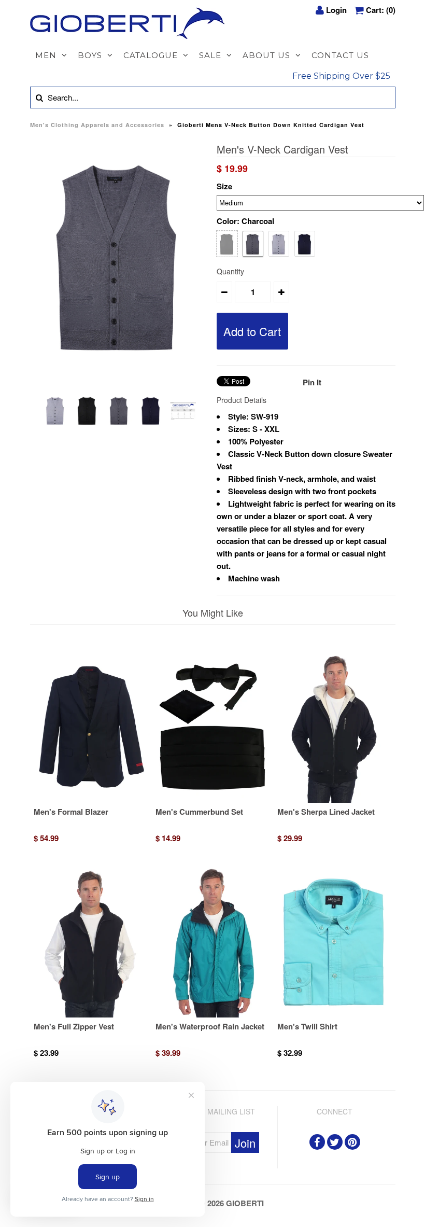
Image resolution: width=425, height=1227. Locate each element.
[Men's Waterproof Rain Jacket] (212, 1014)
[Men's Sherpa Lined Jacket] (334, 799)
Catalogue (150, 55)
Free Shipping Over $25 (341, 76)
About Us (266, 55)
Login (336, 10)
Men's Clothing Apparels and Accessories (97, 125)
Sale (210, 55)
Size (224, 186)
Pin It (312, 382)
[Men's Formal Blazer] (91, 799)
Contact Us (340, 55)
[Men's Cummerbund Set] (212, 799)
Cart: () (380, 10)
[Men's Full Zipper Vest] (91, 1014)
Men (45, 55)
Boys (90, 55)
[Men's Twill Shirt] (334, 1014)
